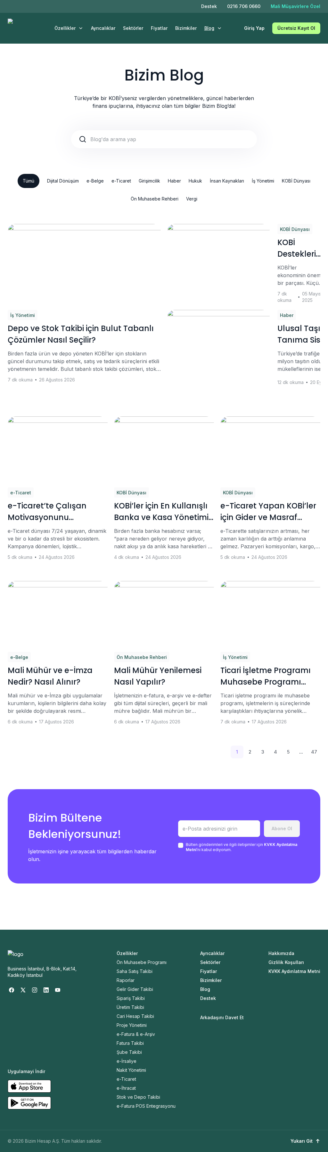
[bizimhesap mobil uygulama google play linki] (29, 1103)
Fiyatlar (159, 28)
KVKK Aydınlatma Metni (294, 971)
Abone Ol (282, 828)
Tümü (28, 180)
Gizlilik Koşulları (286, 962)
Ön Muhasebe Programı (142, 962)
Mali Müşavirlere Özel (295, 6)
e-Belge (95, 180)
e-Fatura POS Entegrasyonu (146, 1106)
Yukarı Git (302, 1141)
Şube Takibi (129, 1052)
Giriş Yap (254, 28)
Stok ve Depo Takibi (138, 1097)
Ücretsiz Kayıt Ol (296, 28)
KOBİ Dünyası (296, 180)
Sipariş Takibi (131, 998)
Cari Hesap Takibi (135, 1016)
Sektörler (133, 28)
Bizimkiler (186, 28)
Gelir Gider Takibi (135, 989)
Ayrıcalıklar (103, 28)
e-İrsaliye (126, 1061)
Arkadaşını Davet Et (222, 1017)
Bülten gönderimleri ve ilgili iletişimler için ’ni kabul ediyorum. (241, 847)
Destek (209, 6)
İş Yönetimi (263, 180)
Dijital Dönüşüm (63, 180)
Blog (209, 28)
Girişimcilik (149, 180)
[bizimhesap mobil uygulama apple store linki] (29, 1086)
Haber (174, 180)
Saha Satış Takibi (134, 971)
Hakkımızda (281, 953)
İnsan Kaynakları (227, 180)
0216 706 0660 (243, 6)
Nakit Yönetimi (131, 1070)
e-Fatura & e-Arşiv (136, 1034)
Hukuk (195, 180)
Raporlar (126, 980)
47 (314, 752)
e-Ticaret (121, 180)
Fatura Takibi (130, 1043)
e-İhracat (126, 1088)
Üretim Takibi (130, 1007)
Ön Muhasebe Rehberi (154, 198)
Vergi (191, 198)
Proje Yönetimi (132, 1025)
